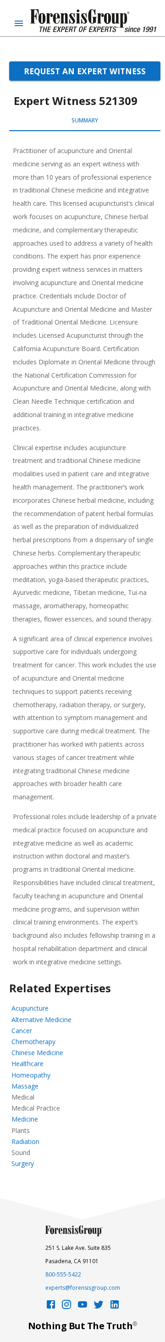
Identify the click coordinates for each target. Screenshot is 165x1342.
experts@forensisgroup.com (82, 1288)
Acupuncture (30, 1008)
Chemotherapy (33, 1041)
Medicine (24, 1119)
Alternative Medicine (41, 1019)
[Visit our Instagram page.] (66, 1307)
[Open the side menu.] (18, 23)
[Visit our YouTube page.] (82, 1307)
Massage (24, 1086)
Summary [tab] (85, 120)
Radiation (25, 1141)
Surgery (22, 1163)
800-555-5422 (63, 1274)
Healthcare (27, 1063)
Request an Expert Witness (85, 71)
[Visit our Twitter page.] (98, 1307)
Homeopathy (30, 1075)
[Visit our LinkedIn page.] (114, 1307)
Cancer (21, 1030)
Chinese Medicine (37, 1052)
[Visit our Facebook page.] (50, 1307)
